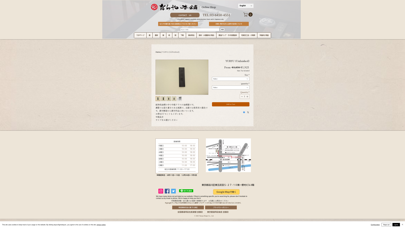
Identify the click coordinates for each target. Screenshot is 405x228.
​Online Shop (209, 7)
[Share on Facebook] (244, 112)
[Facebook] (167, 191)
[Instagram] (160, 191)
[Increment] (247, 96)
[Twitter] (173, 191)
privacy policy (101, 225)
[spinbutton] (244, 96)
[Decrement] (241, 96)
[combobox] (230, 79)
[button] (248, 14)
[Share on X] (248, 112)
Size (247, 75)
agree (396, 225)
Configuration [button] (375, 225)
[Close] (402, 224)
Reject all (386, 225)
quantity (245, 84)
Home (158, 52)
